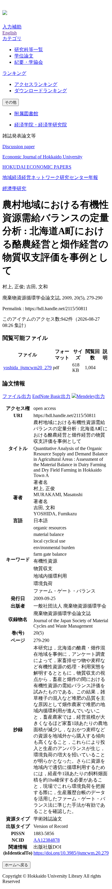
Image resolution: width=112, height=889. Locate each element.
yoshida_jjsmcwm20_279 (27, 367)
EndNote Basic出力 (51, 396)
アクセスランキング (35, 84)
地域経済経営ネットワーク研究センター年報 (50, 177)
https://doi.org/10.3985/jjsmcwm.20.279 (71, 852)
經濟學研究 (14, 188)
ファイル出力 (16, 396)
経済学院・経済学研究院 (40, 124)
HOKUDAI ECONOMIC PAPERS (36, 166)
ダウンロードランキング (40, 90)
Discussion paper (18, 146)
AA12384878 (46, 840)
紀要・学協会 (28, 62)
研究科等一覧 (28, 49)
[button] (12, 38)
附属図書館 (26, 113)
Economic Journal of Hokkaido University (42, 156)
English (9, 32)
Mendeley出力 (90, 396)
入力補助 (12, 26)
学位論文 (23, 55)
